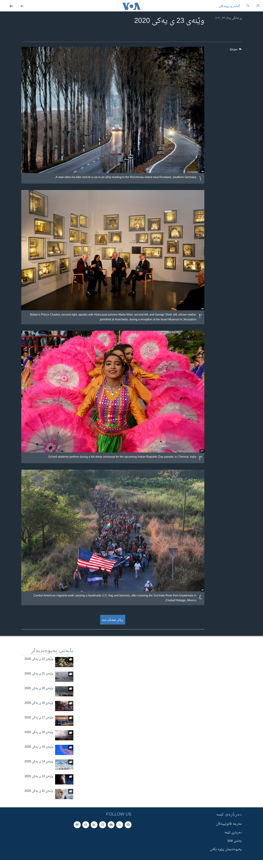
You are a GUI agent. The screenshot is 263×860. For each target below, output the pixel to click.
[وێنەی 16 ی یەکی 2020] (64, 735)
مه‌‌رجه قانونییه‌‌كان (229, 824)
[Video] (11, 6)
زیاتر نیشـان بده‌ (112, 619)
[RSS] (94, 824)
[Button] (236, 50)
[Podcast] (85, 824)
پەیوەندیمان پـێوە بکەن (226, 849)
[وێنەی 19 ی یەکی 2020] (64, 706)
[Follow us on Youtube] (111, 824)
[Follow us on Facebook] (128, 824)
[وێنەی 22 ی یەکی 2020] (64, 662)
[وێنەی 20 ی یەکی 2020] (64, 691)
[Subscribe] (77, 824)
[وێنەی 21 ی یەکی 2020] (64, 677)
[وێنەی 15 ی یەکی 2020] (64, 750)
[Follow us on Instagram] (102, 824)
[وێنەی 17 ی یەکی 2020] (64, 721)
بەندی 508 (234, 841)
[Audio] (21, 6)
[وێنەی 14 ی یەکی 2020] (64, 764)
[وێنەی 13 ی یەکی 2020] (64, 779)
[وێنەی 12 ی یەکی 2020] (64, 794)
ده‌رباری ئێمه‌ (233, 832)
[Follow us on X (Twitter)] (119, 824)
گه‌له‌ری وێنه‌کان (229, 6)
